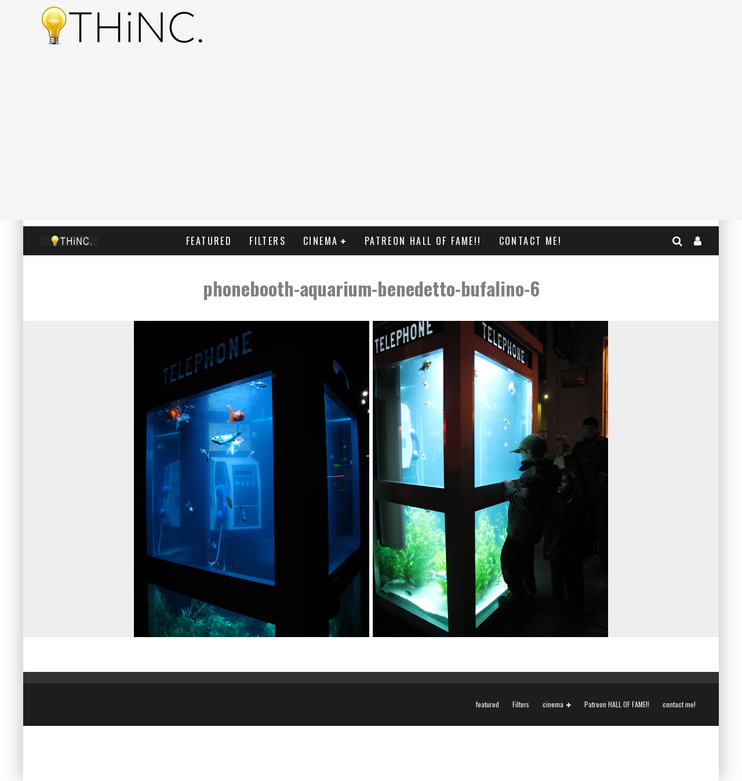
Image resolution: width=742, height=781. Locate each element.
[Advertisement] (371, 139)
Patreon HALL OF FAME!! (423, 241)
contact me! (530, 241)
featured (209, 241)
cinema (320, 241)
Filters (267, 241)
